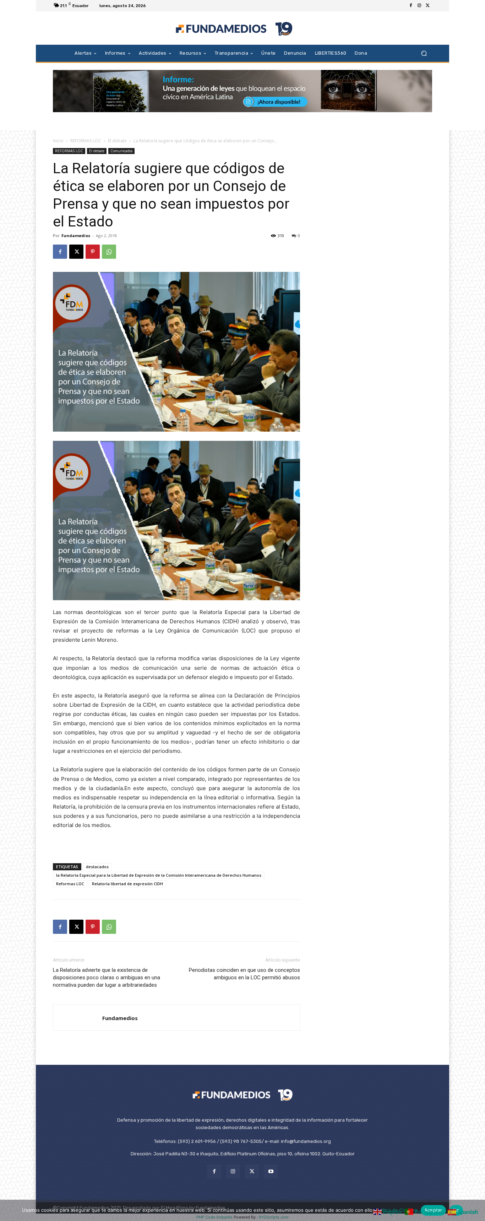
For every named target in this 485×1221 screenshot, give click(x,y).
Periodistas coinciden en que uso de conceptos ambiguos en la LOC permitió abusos (244, 974)
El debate (117, 141)
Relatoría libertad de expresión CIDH (127, 883)
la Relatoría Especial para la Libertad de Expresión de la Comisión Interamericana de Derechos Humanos (158, 875)
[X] (428, 5)
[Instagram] (419, 5)
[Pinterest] (93, 252)
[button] (423, 53)
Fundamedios (75, 235)
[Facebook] (411, 5)
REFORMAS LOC (85, 141)
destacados (97, 866)
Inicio (58, 141)
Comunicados (121, 150)
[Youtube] (271, 1171)
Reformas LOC (70, 883)
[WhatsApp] (109, 252)
